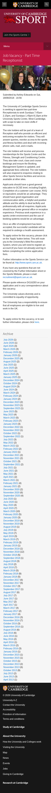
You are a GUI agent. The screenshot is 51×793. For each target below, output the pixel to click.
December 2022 (11, 427)
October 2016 (10, 623)
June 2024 (8, 389)
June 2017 (8, 598)
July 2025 (8, 364)
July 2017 (8, 595)
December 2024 (11, 380)
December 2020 (11, 489)
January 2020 (10, 517)
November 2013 (11, 667)
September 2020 (11, 495)
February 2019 (10, 542)
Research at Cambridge (15, 782)
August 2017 (9, 592)
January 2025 (10, 377)
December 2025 (11, 358)
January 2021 (10, 486)
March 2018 (9, 570)
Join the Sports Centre (15, 34)
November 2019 (11, 524)
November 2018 (11, 552)
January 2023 (10, 424)
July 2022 (8, 439)
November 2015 (11, 658)
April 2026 (8, 346)
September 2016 (11, 626)
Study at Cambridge (14, 726)
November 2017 (11, 583)
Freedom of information (14, 714)
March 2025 (9, 374)
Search (46, 4)
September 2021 (11, 464)
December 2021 (11, 455)
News (6, 758)
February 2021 (10, 483)
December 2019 (11, 520)
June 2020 (8, 502)
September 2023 (11, 408)
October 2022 (10, 433)
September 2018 (11, 558)
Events (6, 763)
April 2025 (8, 371)
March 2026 (9, 349)
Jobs (5, 768)
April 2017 (8, 605)
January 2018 (10, 577)
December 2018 (11, 548)
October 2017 (10, 586)
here (37, 322)
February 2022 (10, 449)
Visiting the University (14, 747)
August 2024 (9, 386)
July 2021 (8, 467)
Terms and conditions (13, 719)
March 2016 (9, 645)
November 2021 (11, 458)
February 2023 (10, 421)
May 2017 (8, 601)
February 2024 (10, 396)
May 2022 (8, 442)
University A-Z (10, 700)
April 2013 (8, 679)
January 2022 (10, 452)
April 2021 (8, 477)
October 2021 (10, 461)
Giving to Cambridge (13, 774)
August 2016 (9, 630)
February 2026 (10, 352)
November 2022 (11, 430)
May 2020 (8, 505)
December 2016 (11, 617)
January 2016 (10, 651)
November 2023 (11, 405)
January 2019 (10, 545)
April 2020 (8, 508)
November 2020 (11, 492)
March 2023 (9, 417)
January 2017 (10, 614)
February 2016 (10, 648)
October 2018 (10, 555)
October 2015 (10, 661)
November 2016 (11, 620)
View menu (4, 4)
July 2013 (8, 673)
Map (5, 752)
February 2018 (10, 573)
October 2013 (10, 670)
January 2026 (10, 355)
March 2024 (9, 393)
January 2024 (10, 399)
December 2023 (11, 402)
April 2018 (8, 567)
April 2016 (8, 642)
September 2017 (11, 589)
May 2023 (8, 414)
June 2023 (8, 411)
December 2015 (11, 655)
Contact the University (14, 705)
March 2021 (9, 480)
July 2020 (8, 499)
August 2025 (9, 361)
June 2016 (8, 636)
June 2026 (8, 343)
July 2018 (8, 564)
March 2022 (9, 446)
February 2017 (10, 611)
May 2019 (8, 533)
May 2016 (8, 639)
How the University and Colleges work (22, 742)
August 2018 (9, 561)
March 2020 (9, 511)
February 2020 (10, 514)
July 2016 (8, 633)
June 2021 (8, 471)
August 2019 (9, 527)
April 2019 (8, 536)
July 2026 (8, 340)
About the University (14, 736)
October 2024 (10, 383)
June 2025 (8, 368)
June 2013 (8, 676)
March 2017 (9, 608)
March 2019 (9, 539)
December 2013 (11, 664)
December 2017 (11, 580)
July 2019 (8, 530)
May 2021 (8, 474)
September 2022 (11, 436)
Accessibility (9, 709)
